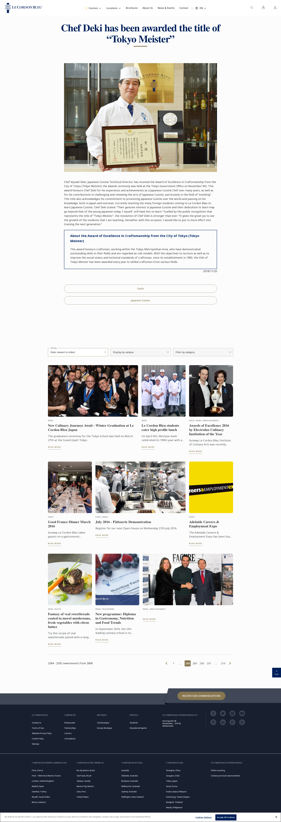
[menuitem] (251, 8)
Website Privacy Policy (42, 733)
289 (194, 663)
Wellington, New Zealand (132, 797)
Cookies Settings (203, 817)
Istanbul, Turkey (39, 791)
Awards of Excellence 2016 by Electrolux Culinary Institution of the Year (209, 429)
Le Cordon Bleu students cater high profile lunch (160, 427)
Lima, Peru (81, 791)
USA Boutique (103, 722)
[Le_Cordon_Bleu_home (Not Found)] (23, 8)
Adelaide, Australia (129, 775)
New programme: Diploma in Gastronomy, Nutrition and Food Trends (115, 618)
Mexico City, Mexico (85, 786)
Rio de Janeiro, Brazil (86, 770)
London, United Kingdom (43, 781)
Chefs (140, 288)
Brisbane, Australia (129, 781)
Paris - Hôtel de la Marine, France (46, 775)
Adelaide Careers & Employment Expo (204, 524)
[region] (140, 817)
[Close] (276, 817)
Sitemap (35, 744)
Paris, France (37, 770)
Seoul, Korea (171, 786)
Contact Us (36, 722)
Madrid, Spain (38, 786)
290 (202, 663)
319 (223, 663)
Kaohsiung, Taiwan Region (178, 797)
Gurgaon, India (173, 775)
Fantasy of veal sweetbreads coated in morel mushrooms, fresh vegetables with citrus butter (69, 620)
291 (209, 663)
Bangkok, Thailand (174, 802)
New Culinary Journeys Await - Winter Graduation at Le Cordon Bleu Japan (91, 427)
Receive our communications (201, 695)
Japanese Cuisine (140, 300)
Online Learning (218, 770)
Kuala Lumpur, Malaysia (176, 791)
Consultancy (69, 738)
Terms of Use (38, 728)
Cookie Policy (38, 738)
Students (134, 722)
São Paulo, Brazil (84, 775)
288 (187, 663)
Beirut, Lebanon (39, 802)
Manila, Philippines (174, 807)
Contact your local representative (225, 775)
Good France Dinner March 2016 (69, 524)
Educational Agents (138, 728)
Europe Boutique (104, 728)
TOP (276, 674)
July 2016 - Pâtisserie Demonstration (123, 522)
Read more (54, 447)
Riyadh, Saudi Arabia (41, 797)
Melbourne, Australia (130, 786)
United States (83, 797)
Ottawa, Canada (83, 781)
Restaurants (69, 722)
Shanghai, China (173, 770)
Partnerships (70, 728)
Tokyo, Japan (171, 781)
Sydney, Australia (129, 791)
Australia (125, 770)
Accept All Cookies (226, 817)
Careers (68, 733)
